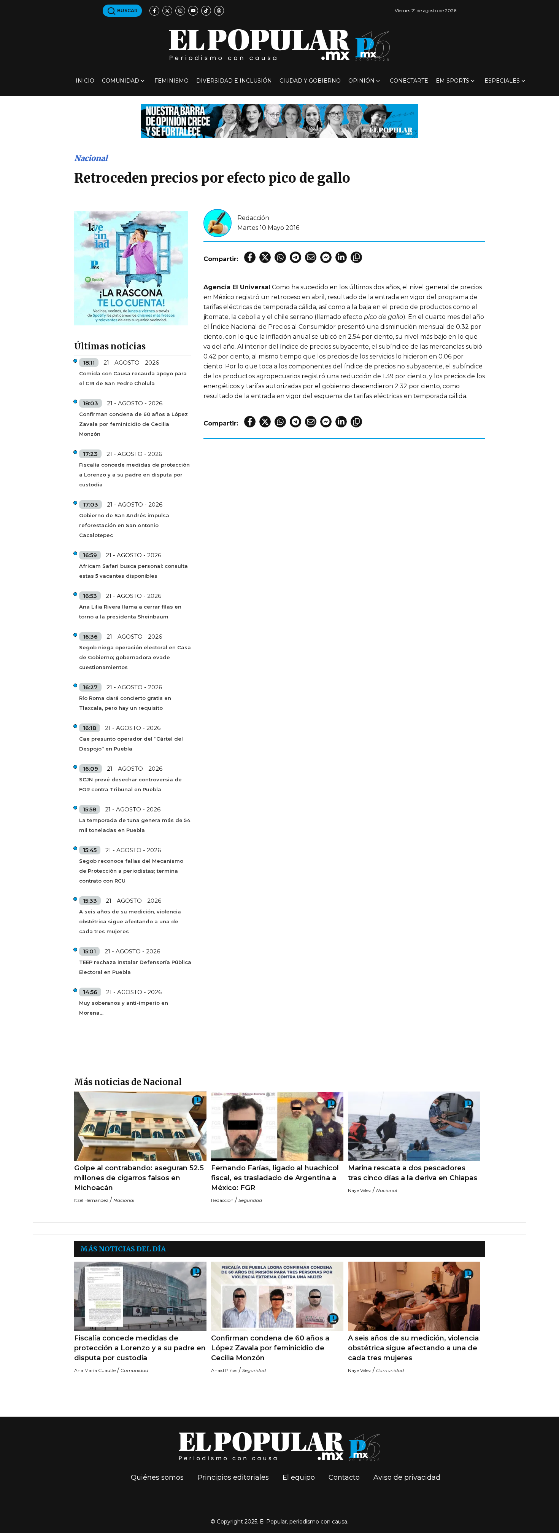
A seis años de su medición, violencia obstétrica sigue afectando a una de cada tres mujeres (130, 921)
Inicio (85, 80)
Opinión (361, 80)
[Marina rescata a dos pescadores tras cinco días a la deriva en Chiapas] (414, 1126)
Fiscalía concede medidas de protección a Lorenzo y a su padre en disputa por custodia (134, 475)
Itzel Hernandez (91, 1200)
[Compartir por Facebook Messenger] (326, 257)
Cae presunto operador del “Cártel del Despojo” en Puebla (131, 744)
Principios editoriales (233, 1477)
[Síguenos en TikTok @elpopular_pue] (206, 11)
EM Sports (452, 80)
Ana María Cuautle (95, 1370)
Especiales (502, 80)
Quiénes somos (157, 1477)
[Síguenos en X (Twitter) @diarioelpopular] (167, 11)
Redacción (253, 218)
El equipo (299, 1477)
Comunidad (120, 80)
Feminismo (171, 80)
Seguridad (250, 1200)
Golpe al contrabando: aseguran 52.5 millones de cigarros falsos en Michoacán (139, 1178)
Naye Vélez (359, 1190)
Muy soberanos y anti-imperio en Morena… (123, 1008)
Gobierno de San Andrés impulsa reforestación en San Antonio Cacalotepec (124, 525)
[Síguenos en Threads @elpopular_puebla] (219, 11)
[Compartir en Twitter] (265, 257)
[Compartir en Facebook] (250, 257)
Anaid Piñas (224, 1370)
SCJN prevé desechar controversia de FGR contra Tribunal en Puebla (130, 784)
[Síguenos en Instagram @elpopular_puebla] (180, 11)
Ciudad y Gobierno (310, 80)
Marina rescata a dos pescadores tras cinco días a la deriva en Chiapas (412, 1173)
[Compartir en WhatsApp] (280, 257)
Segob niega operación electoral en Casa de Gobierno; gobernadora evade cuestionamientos (135, 657)
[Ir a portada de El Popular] (279, 45)
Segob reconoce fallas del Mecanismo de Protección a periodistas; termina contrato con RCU (131, 871)
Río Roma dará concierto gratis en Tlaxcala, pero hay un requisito (125, 703)
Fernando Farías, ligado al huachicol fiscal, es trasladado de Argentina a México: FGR (275, 1178)
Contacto (344, 1477)
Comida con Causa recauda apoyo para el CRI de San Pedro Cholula (133, 378)
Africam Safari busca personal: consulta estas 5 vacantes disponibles (133, 571)
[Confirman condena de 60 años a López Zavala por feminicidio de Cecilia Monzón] (277, 1296)
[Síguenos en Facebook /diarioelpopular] (154, 11)
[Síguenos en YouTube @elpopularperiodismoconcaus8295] (193, 11)
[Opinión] (279, 120)
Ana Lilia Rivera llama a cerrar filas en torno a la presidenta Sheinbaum (130, 612)
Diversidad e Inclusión (234, 80)
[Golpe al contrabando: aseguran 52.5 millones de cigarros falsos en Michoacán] (140, 1126)
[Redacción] (217, 222)
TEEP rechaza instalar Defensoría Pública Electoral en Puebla (135, 967)
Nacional (91, 158)
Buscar (127, 10)
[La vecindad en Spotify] (131, 267)
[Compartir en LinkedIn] (341, 257)
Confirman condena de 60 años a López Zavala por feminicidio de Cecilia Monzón (133, 424)
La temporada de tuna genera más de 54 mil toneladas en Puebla (134, 825)
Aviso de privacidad (406, 1477)
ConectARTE (409, 80)
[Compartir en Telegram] (295, 257)
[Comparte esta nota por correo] (311, 257)
